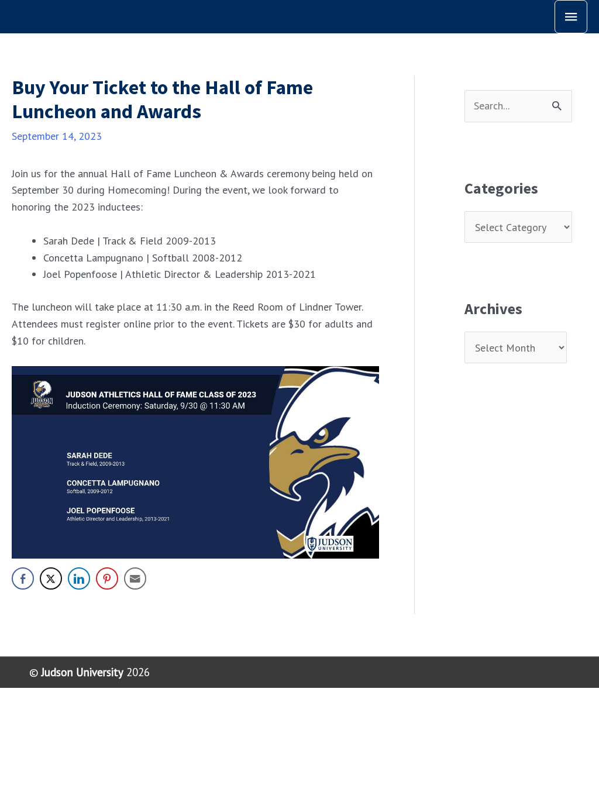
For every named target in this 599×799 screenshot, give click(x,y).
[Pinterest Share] (107, 578)
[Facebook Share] (23, 578)
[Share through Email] (135, 578)
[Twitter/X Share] (51, 578)
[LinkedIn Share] (79, 578)
